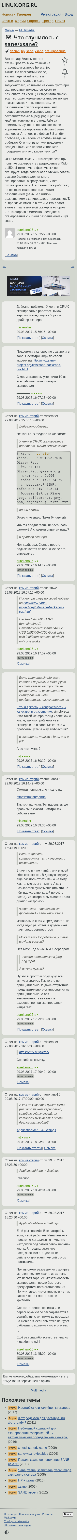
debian (15, 51)
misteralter (24, 327)
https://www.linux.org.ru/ (17, 1525)
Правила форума (29, 1514)
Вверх (67, 1514)
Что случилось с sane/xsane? (32, 40)
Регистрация (51, 14)
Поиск (60, 21)
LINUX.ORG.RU (20, 5)
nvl (19, 756)
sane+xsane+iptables (33, 1453)
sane (29, 51)
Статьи (7, 21)
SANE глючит (28, 1492)
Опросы (33, 21)
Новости (8, 14)
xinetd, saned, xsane (32, 1447)
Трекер (48, 21)
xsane (39, 51)
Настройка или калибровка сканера (44, 1407)
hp (23, 51)
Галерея (24, 14)
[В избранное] (64, 60)
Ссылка (11, 255)
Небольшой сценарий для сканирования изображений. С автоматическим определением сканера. (38, 1433)
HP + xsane (26, 1480)
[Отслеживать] (64, 71)
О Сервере (10, 1514)
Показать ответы (29, 1148)
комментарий (29, 416)
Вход (69, 14)
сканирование (55, 51)
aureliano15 (25, 229)
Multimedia (27, 30)
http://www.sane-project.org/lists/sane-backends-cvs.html (39, 365)
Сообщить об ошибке (16, 1521)
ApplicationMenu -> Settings (36, 1130)
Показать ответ (28, 337)
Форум (20, 21)
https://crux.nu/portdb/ (31, 797)
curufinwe (23, 393)
